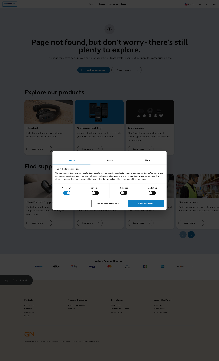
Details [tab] (109, 160)
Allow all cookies (145, 203)
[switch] (95, 193)
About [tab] (147, 160)
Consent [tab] (71, 160)
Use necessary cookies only (109, 203)
